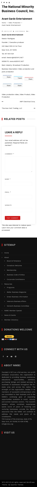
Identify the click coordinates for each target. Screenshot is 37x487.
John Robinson (20, 31)
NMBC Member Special (13, 311)
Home (6, 253)
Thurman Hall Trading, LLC (12, 108)
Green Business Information (17, 297)
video (17, 94)
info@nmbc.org (7, 424)
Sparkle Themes (17, 485)
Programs (10, 287)
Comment (9, 154)
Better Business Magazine (16, 292)
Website (8, 205)
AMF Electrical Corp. (27, 102)
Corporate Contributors (16, 279)
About (6, 257)
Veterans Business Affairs (16, 301)
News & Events (10, 315)
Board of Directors (14, 261)
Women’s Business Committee (18, 306)
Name (7, 179)
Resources (8, 284)
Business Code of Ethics (16, 275)
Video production (8, 94)
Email (8, 192)
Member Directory (11, 320)
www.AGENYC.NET (16, 61)
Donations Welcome (14, 265)
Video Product (25, 94)
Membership (11, 270)
